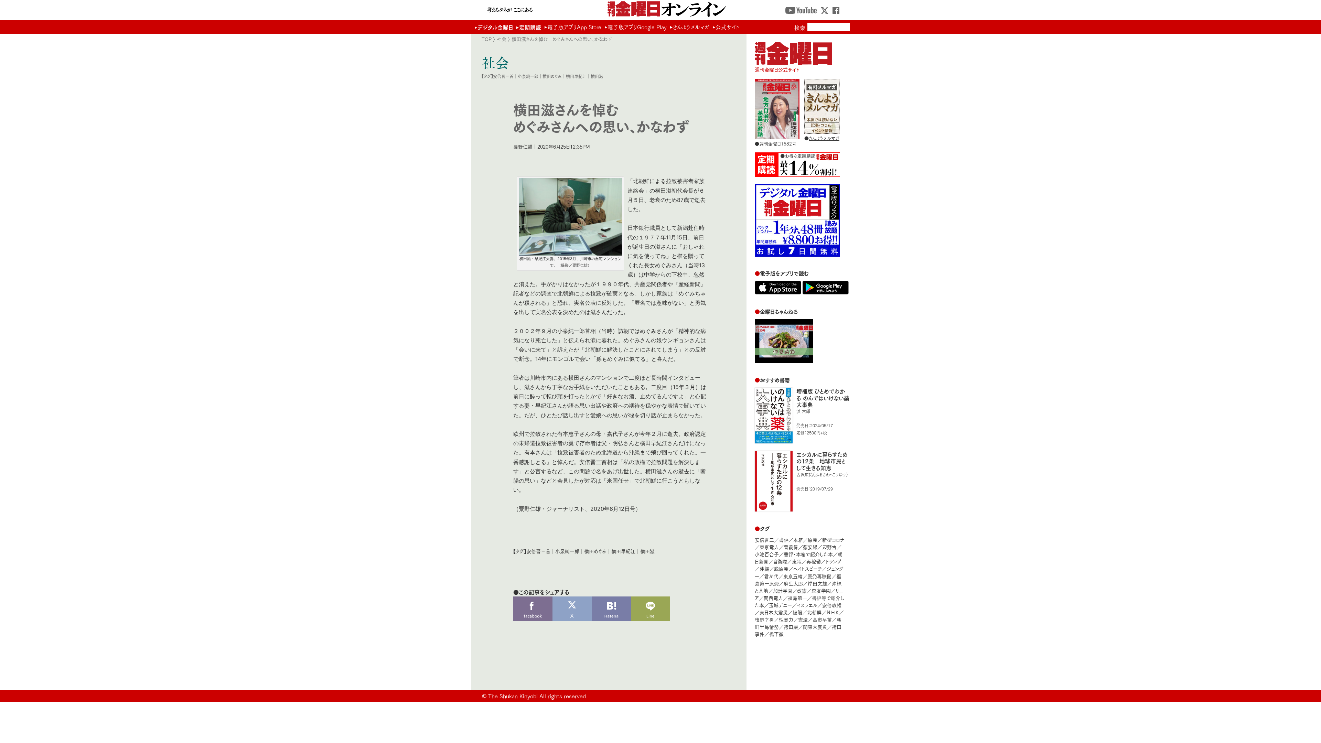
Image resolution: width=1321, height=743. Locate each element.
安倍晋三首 (503, 76)
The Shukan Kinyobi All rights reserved (537, 695)
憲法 (803, 619)
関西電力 (773, 598)
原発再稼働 (819, 576)
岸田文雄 (817, 583)
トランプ (833, 561)
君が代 (771, 576)
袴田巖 (791, 627)
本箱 (798, 539)
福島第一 (797, 598)
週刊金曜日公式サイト (777, 69)
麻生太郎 (793, 583)
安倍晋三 (764, 539)
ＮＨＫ (832, 612)
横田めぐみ (552, 76)
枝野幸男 (764, 619)
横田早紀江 (576, 76)
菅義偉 (791, 547)
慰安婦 (810, 547)
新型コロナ (833, 539)
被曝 (797, 612)
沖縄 (764, 568)
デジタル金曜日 (495, 27)
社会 (501, 39)
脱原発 (781, 568)
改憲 (802, 590)
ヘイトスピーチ (807, 568)
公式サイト (728, 27)
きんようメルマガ (691, 27)
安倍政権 (831, 605)
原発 (812, 539)
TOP (487, 39)
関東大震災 (815, 627)
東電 (797, 561)
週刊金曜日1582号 (777, 143)
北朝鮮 (814, 612)
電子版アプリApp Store (574, 27)
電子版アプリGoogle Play (637, 27)
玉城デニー (780, 605)
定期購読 (530, 27)
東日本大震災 (774, 612)
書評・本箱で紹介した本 (808, 554)
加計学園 (782, 590)
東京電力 (769, 547)
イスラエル (807, 605)
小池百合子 (767, 554)
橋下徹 (776, 634)
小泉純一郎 (528, 76)
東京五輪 (793, 576)
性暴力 (786, 619)
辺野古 (829, 547)
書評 (783, 539)
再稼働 (813, 561)
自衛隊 (780, 561)
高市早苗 (822, 619)
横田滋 (597, 76)
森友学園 (821, 590)
